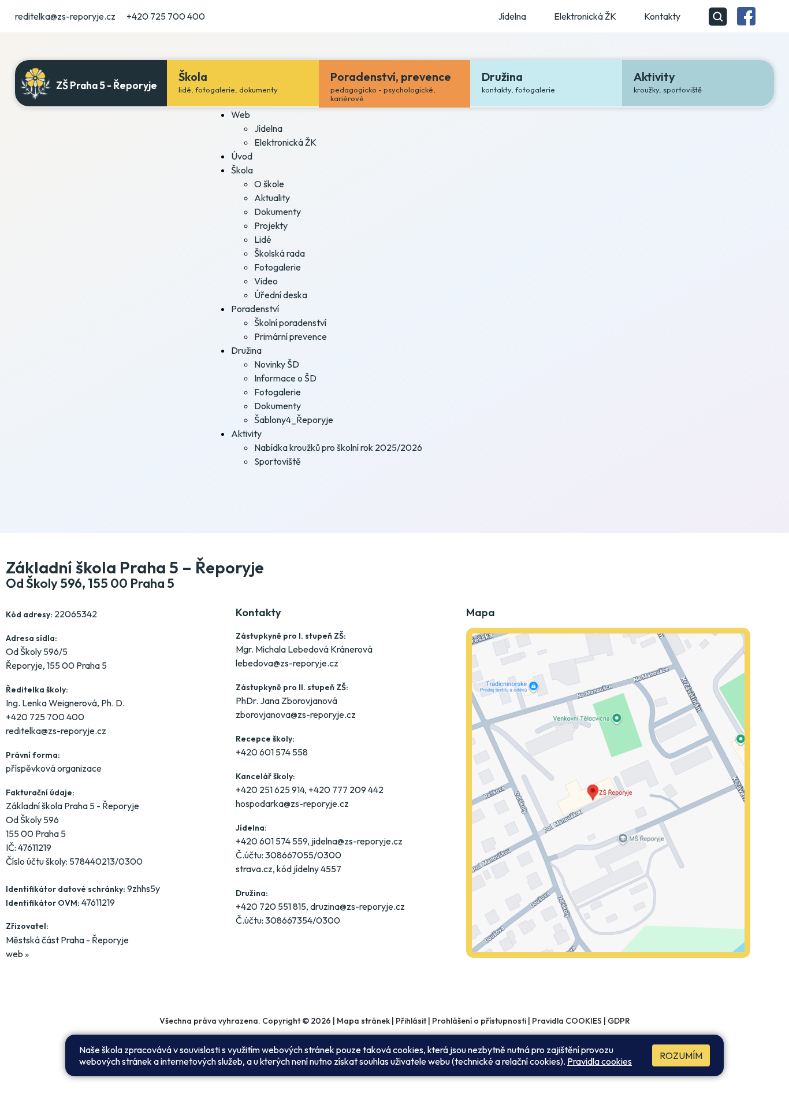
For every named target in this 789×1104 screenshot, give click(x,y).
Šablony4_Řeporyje (293, 419)
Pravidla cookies (599, 1061)
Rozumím (681, 1055)
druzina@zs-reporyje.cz (357, 906)
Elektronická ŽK (585, 16)
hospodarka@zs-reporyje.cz (292, 803)
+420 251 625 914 (270, 789)
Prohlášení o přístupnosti (479, 1021)
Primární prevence (290, 336)
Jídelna (512, 16)
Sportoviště (277, 461)
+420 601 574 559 (271, 841)
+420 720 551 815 (271, 906)
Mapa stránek (363, 1021)
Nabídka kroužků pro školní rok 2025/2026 (338, 447)
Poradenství (255, 308)
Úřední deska (280, 295)
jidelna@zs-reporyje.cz (357, 841)
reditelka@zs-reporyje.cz (65, 16)
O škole (269, 184)
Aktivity (246, 433)
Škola (242, 170)
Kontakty (662, 16)
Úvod (241, 156)
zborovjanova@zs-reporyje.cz (296, 714)
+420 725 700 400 (165, 16)
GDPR (619, 1021)
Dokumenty (277, 211)
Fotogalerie (277, 267)
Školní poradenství (290, 322)
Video (266, 281)
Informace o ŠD (285, 378)
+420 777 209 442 (346, 789)
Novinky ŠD (276, 364)
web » (17, 953)
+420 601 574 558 (272, 752)
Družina (246, 350)
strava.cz (254, 869)
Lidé (262, 239)
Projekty (271, 225)
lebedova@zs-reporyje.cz (287, 663)
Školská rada (279, 253)
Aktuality (272, 197)
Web (240, 114)
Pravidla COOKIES (567, 1021)
